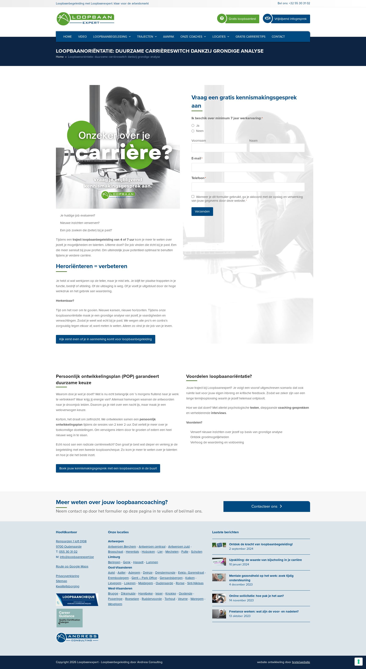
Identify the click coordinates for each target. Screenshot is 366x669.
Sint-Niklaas (195, 583)
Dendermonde (165, 572)
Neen (200, 131)
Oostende (185, 593)
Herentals (132, 552)
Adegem (134, 572)
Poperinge (115, 599)
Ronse (180, 583)
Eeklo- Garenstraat (191, 572)
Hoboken (148, 552)
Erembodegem (118, 578)
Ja (197, 125)
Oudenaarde (164, 583)
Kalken (190, 578)
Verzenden (202, 211)
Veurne (183, 599)
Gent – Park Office (144, 578)
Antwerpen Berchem (122, 546)
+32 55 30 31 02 (299, 3)
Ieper (159, 593)
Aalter (122, 572)
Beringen (114, 562)
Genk (126, 562)
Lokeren (130, 583)
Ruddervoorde (152, 599)
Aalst (111, 572)
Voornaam (198, 141)
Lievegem (114, 583)
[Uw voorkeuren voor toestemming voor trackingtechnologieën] (359, 662)
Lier (160, 552)
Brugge (113, 593)
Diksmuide (128, 593)
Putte (184, 552)
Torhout (170, 599)
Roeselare (132, 599)
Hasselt (138, 562)
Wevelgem (115, 604)
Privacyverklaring (67, 576)
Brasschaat (115, 552)
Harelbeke (145, 593)
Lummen (152, 562)
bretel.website (301, 662)
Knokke (170, 593)
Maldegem (145, 583)
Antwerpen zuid (179, 546)
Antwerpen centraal (152, 546)
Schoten (196, 552)
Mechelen (172, 552)
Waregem (197, 599)
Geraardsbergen (171, 578)
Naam (253, 141)
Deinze (147, 572)
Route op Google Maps (72, 566)
